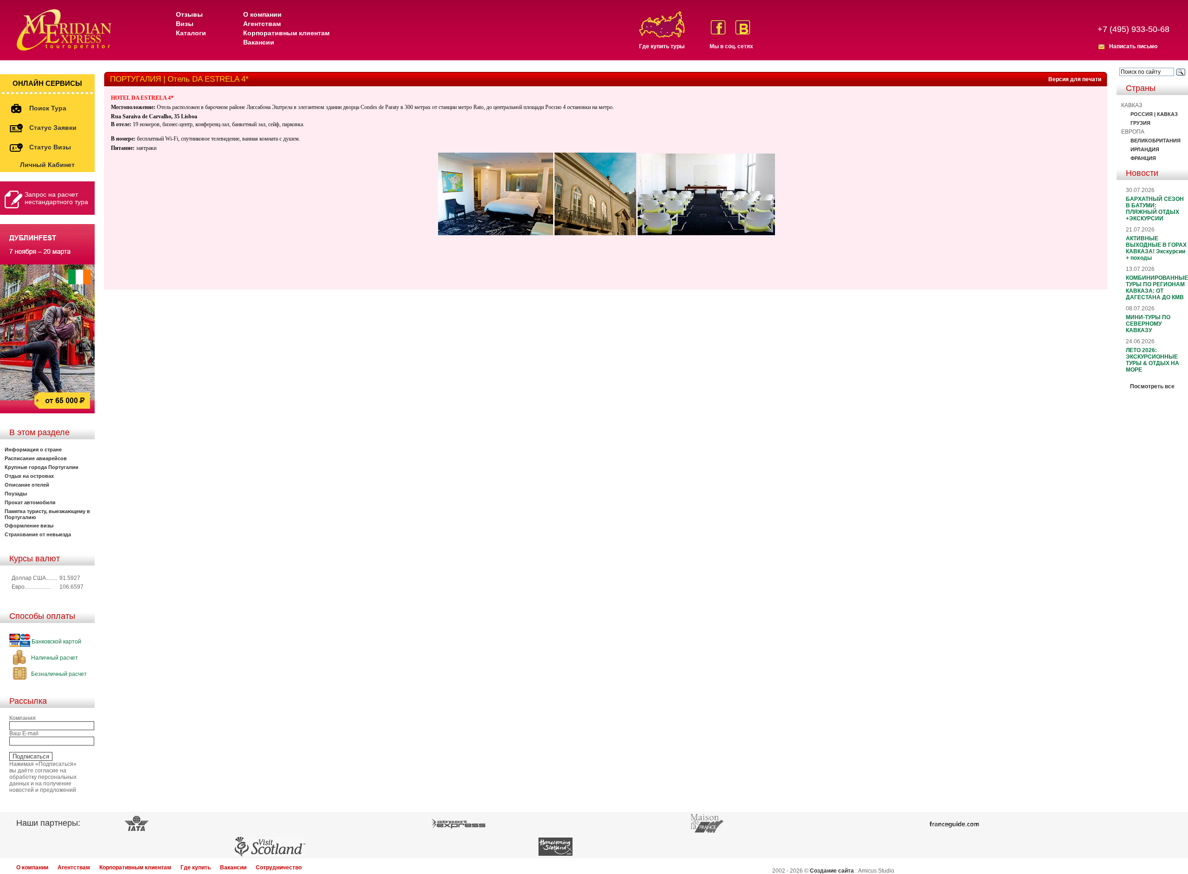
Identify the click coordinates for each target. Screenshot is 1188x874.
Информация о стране (33, 449)
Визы (185, 23)
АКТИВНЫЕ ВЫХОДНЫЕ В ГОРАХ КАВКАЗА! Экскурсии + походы (1156, 248)
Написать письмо (1133, 46)
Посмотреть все (1152, 386)
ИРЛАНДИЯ (1144, 149)
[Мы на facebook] (718, 27)
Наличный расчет (54, 658)
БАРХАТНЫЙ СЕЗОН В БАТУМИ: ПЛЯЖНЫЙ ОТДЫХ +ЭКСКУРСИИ (1155, 209)
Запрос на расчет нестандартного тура (56, 198)
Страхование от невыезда (38, 534)
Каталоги (191, 33)
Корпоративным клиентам (286, 33)
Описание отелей (27, 485)
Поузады (16, 493)
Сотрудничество (279, 867)
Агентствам (262, 23)
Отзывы (189, 14)
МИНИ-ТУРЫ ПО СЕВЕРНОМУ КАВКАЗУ (1148, 324)
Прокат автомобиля (30, 502)
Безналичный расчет (58, 674)
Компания (22, 718)
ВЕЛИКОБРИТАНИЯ (1155, 140)
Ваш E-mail (24, 733)
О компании (262, 14)
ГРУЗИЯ (1140, 123)
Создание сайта (832, 871)
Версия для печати (1074, 79)
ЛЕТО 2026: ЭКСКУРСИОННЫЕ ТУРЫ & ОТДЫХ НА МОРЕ (1152, 360)
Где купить (196, 867)
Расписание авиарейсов (36, 458)
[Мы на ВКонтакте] (742, 27)
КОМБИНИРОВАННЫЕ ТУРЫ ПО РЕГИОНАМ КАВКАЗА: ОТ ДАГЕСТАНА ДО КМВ (1157, 288)
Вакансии (258, 42)
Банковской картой (55, 641)
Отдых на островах (29, 476)
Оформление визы (29, 525)
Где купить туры (661, 46)
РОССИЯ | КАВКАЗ (1154, 114)
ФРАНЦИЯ (1143, 158)
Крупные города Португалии (41, 467)
